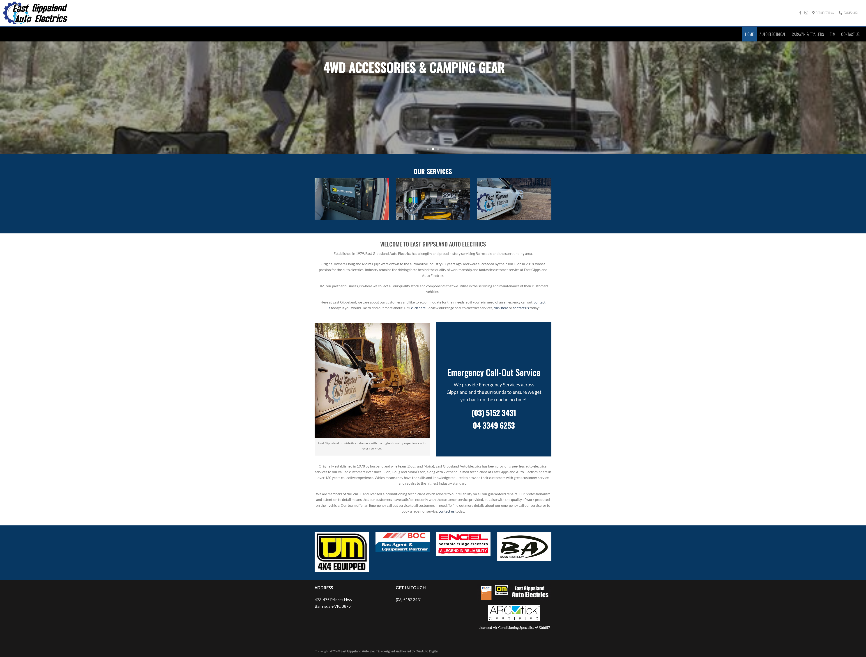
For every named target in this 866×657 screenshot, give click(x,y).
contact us (521, 308)
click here (501, 308)
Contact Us (850, 34)
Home (749, 34)
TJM (832, 34)
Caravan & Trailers (808, 34)
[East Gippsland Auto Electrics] (35, 13)
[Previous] (23, 98)
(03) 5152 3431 (494, 412)
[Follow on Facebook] (800, 13)
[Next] (843, 98)
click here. (418, 308)
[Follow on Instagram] (806, 13)
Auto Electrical (773, 34)
